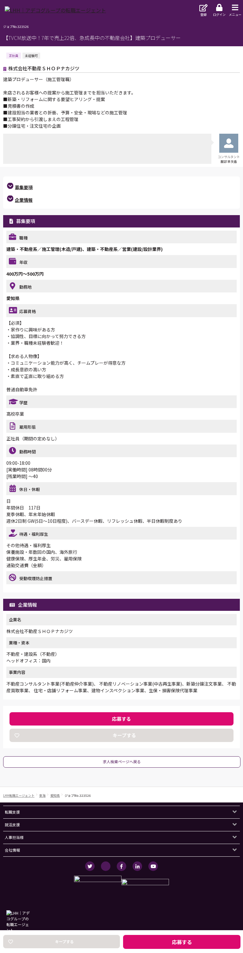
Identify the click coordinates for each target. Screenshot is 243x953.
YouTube (153, 866)
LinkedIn (137, 866)
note (105, 866)
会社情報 (12, 850)
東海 (42, 795)
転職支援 (12, 812)
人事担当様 (14, 837)
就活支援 (12, 824)
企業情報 (24, 200)
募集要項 (24, 187)
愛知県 (55, 795)
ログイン (219, 14)
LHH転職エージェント (18, 795)
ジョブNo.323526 (78, 795)
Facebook (121, 866)
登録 (203, 14)
